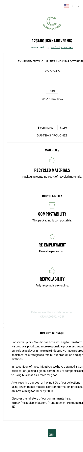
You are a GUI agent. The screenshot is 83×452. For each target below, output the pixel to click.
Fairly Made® (62, 47)
